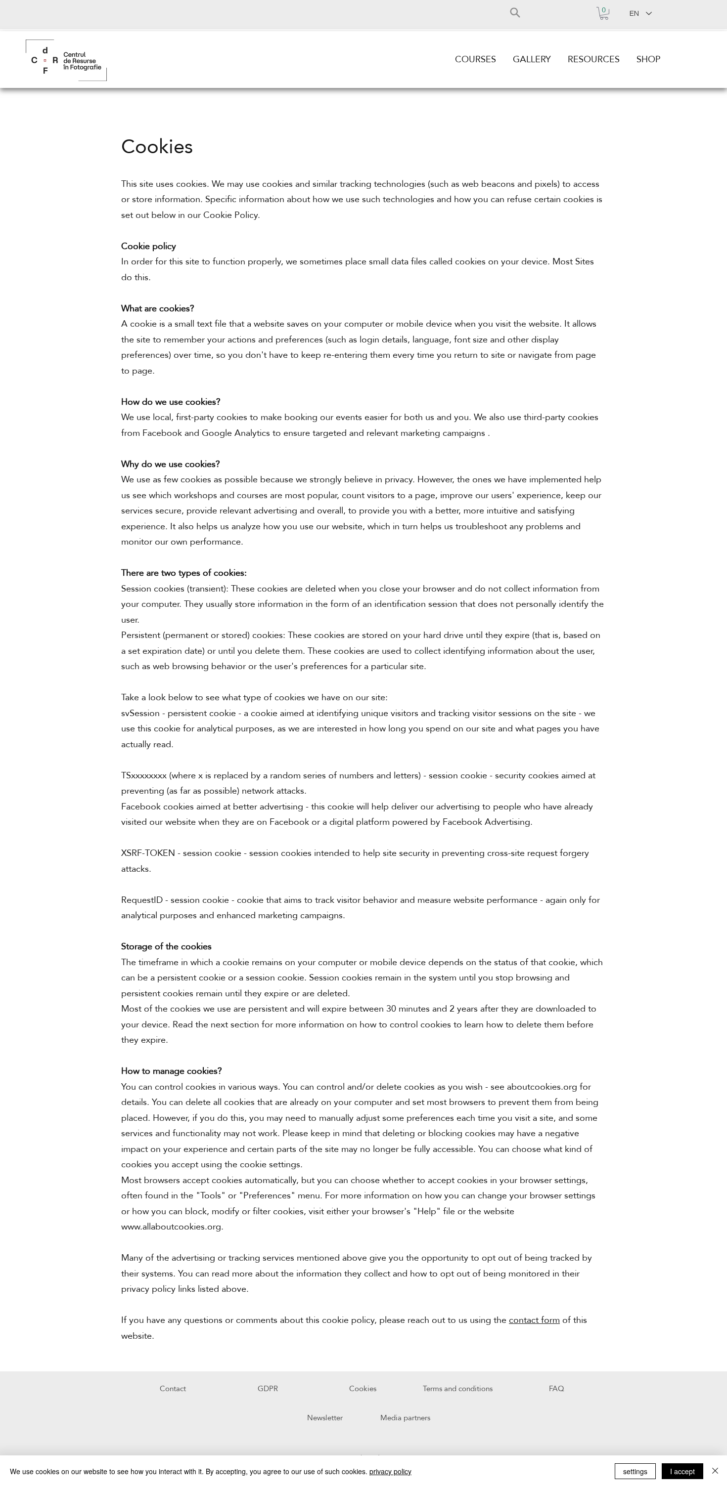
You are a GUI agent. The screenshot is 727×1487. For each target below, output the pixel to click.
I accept (682, 1471)
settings (635, 1471)
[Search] (514, 12)
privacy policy (390, 1471)
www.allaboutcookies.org (171, 1227)
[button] (604, 13)
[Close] (715, 1471)
